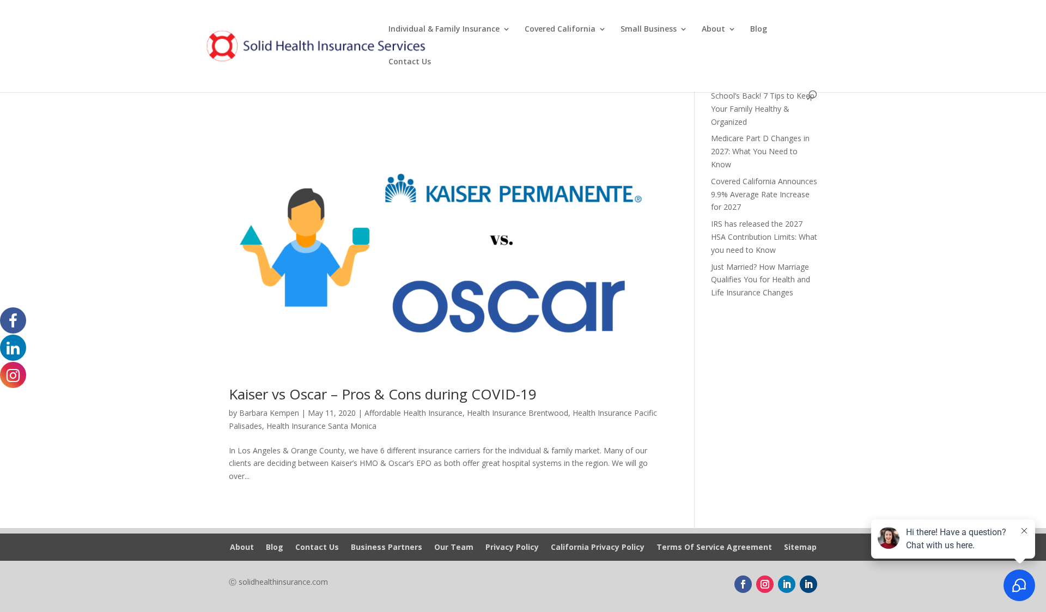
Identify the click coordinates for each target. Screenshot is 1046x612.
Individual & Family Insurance (444, 29)
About (713, 29)
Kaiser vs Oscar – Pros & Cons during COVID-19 (383, 394)
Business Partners (386, 547)
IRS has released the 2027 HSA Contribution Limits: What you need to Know (764, 237)
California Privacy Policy (597, 547)
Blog (758, 29)
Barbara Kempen (269, 413)
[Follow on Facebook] (743, 584)
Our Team (453, 547)
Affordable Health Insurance (413, 413)
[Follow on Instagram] (765, 584)
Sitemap (800, 547)
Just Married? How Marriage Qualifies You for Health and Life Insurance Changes (760, 280)
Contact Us (409, 62)
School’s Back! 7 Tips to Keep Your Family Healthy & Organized (762, 108)
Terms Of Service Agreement (714, 547)
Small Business (649, 29)
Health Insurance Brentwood (517, 413)
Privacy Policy (512, 547)
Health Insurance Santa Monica (321, 426)
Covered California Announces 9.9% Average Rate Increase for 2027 (764, 194)
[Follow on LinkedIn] (786, 584)
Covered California (560, 29)
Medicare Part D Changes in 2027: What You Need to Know (760, 151)
